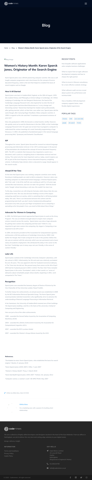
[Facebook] (70, 477)
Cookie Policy (8, 456)
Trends (79, 123)
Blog (13, 48)
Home (6, 48)
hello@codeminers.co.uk (58, 468)
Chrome (64, 119)
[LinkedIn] (76, 477)
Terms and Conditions (11, 451)
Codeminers (12, 429)
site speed (72, 123)
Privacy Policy (9, 453)
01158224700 (55, 464)
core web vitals (78, 119)
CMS (70, 119)
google (64, 123)
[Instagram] (86, 477)
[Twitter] (81, 477)
